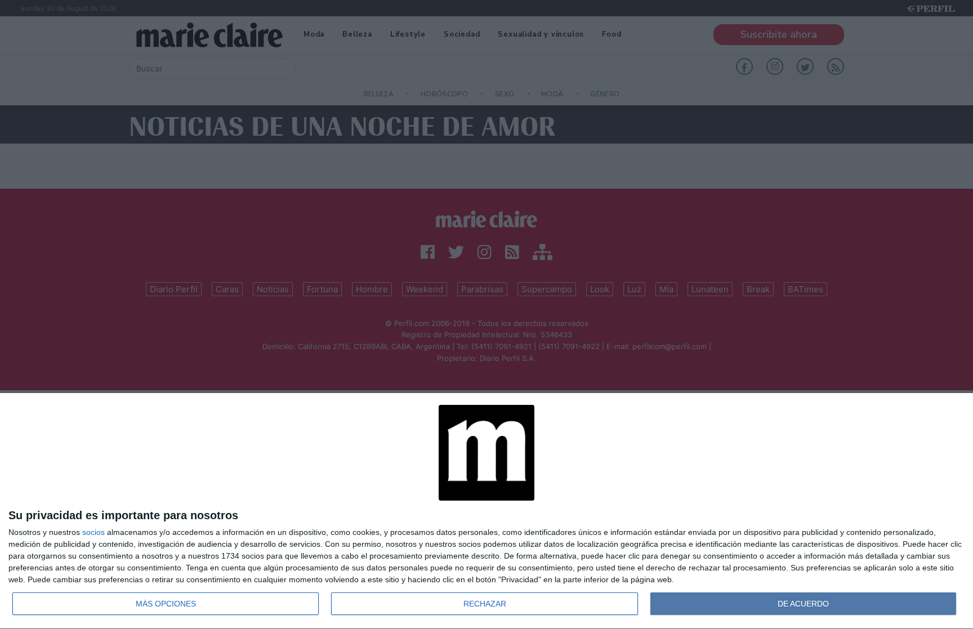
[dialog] (486, 511)
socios (93, 532)
